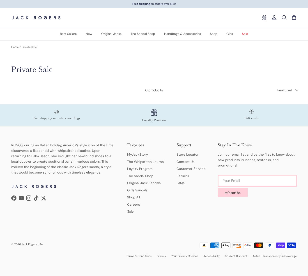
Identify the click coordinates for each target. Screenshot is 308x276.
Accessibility (211, 256)
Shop (213, 34)
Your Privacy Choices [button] (184, 256)
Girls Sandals (137, 190)
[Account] (273, 17)
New (89, 34)
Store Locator (188, 154)
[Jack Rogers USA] (36, 18)
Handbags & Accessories (182, 34)
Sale (245, 34)
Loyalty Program (139, 169)
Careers (133, 204)
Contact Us (186, 161)
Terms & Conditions (139, 256)
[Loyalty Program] (264, 17)
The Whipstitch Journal (145, 161)
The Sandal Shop (143, 34)
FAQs (181, 183)
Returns (183, 176)
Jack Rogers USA (32, 244)
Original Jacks (111, 34)
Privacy (161, 256)
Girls (229, 34)
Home (15, 47)
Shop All (133, 197)
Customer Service (191, 169)
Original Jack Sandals (144, 183)
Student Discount (236, 256)
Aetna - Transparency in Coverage (275, 256)
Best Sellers (68, 34)
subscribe (233, 192)
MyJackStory (137, 154)
